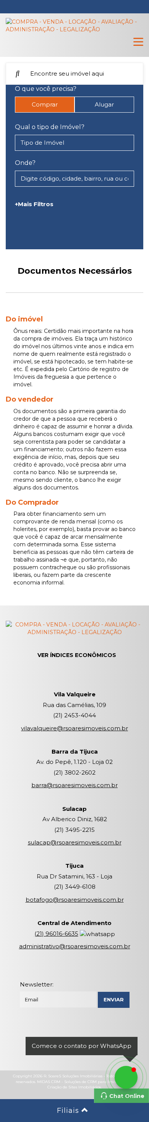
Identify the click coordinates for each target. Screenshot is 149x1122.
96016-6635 (56, 933)
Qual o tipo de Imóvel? (49, 127)
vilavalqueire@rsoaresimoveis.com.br (74, 728)
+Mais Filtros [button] (34, 204)
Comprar (45, 104)
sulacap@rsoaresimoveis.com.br (74, 842)
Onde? (25, 162)
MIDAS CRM (48, 1081)
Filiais (69, 1110)
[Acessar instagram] (87, 1034)
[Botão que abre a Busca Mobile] (17, 73)
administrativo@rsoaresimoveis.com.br (74, 946)
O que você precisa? (45, 88)
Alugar (104, 104)
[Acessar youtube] (61, 1034)
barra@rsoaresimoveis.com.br (74, 785)
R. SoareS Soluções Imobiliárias (73, 1076)
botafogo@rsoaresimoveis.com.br (75, 899)
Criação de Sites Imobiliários (74, 1087)
